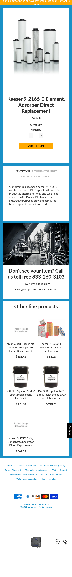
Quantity (36, 130)
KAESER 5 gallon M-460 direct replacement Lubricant (21, 394)
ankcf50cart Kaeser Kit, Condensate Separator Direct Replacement (21, 347)
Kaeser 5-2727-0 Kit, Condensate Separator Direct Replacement (21, 442)
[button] (36, 146)
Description (22, 171)
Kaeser (36, 117)
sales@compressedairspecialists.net (36, 289)
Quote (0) (69, 430)
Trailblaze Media (41, 504)
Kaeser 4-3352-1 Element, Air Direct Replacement (51, 347)
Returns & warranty (44, 171)
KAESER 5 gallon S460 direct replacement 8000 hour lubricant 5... (51, 394)
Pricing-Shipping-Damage (36, 176)
